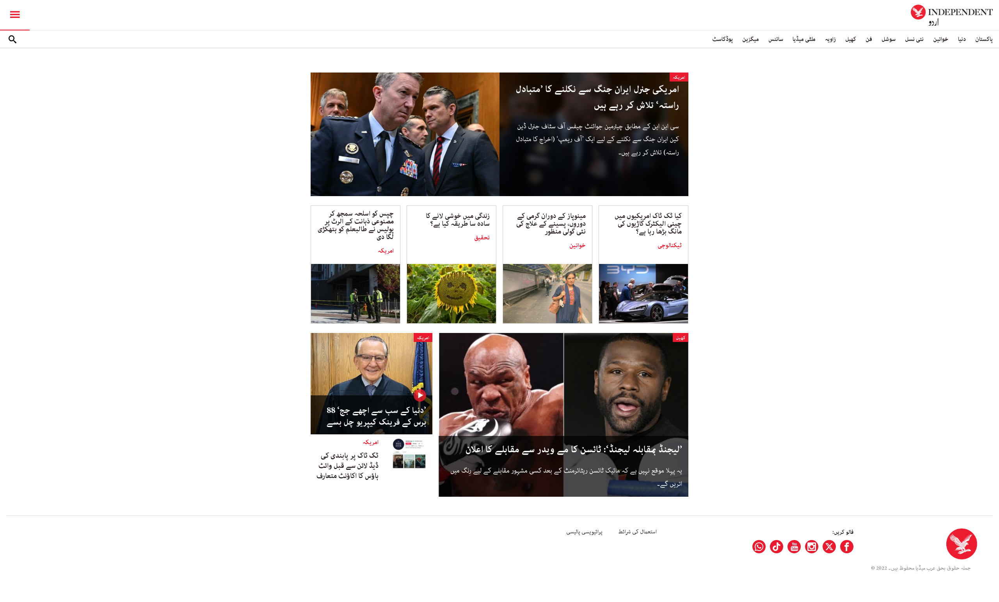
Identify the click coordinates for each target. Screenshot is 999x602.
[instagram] (811, 546)
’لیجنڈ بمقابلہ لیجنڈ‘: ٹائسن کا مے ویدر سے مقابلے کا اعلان (574, 450)
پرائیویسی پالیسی (584, 532)
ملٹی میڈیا (804, 39)
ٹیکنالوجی (670, 245)
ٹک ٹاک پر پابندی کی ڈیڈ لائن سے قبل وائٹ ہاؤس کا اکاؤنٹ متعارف (347, 466)
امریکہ (679, 77)
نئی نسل (914, 39)
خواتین (941, 39)
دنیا (962, 39)
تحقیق (482, 238)
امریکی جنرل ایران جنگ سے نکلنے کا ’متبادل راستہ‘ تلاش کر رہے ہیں (597, 97)
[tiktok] (776, 546)
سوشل (889, 39)
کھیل (850, 39)
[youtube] (794, 546)
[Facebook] (846, 546)
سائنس (775, 39)
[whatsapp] (759, 546)
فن (869, 39)
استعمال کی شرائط (637, 532)
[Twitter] (829, 546)
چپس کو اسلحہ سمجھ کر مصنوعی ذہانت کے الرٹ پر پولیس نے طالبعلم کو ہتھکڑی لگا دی (356, 225)
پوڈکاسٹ (722, 39)
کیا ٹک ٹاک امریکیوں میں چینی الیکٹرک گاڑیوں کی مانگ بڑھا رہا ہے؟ (648, 223)
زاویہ (830, 39)
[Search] (12, 39)
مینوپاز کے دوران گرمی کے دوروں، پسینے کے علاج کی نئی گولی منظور (551, 223)
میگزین (750, 39)
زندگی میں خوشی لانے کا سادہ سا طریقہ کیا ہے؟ (458, 220)
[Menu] (15, 15)
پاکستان (984, 39)
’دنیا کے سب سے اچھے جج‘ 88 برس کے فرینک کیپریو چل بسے (376, 416)
